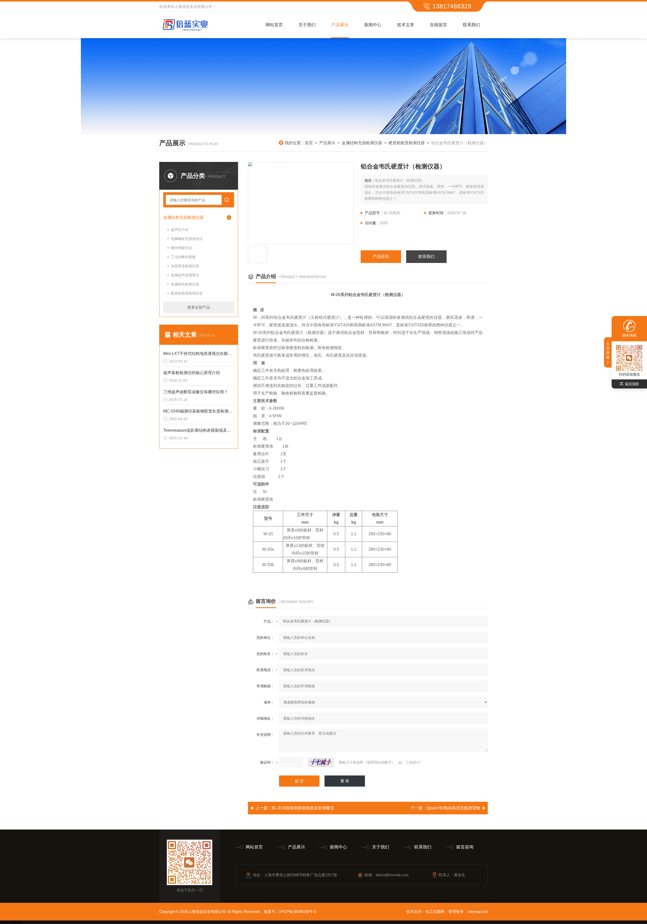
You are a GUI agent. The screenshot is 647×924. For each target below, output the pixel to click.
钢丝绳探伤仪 (181, 248)
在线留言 (438, 24)
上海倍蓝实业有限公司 (193, 6)
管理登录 (456, 911)
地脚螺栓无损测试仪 (187, 239)
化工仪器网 (434, 911)
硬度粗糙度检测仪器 (406, 143)
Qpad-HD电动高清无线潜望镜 (453, 808)
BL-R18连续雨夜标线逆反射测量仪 (303, 808)
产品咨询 (381, 256)
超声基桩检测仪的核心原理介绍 (191, 373)
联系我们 (471, 24)
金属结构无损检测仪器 (362, 143)
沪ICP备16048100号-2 (297, 911)
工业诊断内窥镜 (183, 257)
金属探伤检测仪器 (185, 284)
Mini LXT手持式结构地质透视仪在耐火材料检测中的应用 (198, 353)
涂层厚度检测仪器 (185, 266)
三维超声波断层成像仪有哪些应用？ (195, 392)
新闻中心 (372, 24)
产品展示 (340, 24)
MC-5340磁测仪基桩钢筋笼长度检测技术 (198, 411)
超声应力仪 (180, 230)
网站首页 (274, 24)
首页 (309, 143)
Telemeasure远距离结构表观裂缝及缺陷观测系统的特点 (198, 430)
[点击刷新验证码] (320, 762)
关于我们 (307, 24)
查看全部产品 (198, 307)
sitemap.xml (478, 911)
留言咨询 (464, 847)
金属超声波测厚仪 (185, 275)
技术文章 (405, 24)
